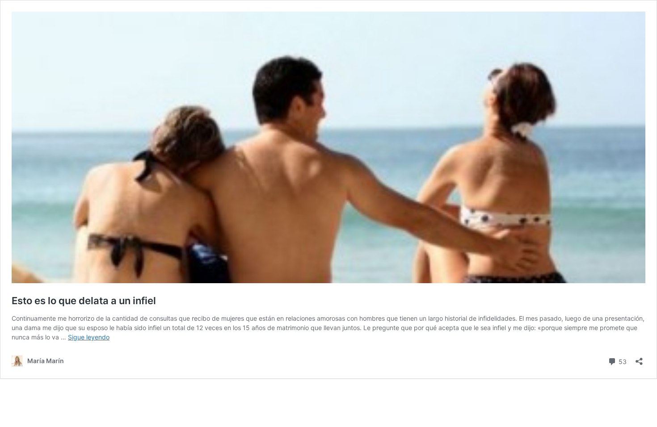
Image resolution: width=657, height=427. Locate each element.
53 (622, 360)
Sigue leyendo (89, 337)
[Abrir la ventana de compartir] (639, 358)
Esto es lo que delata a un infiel (84, 300)
